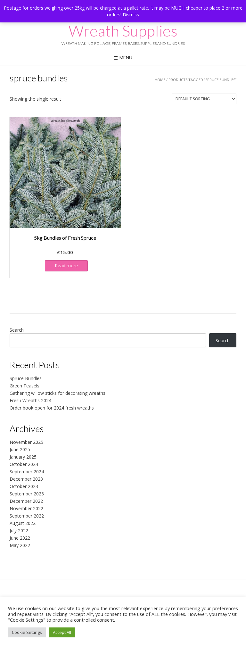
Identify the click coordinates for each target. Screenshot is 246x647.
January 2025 (23, 457)
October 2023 (24, 486)
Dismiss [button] (131, 15)
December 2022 (26, 501)
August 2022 (23, 523)
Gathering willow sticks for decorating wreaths (57, 393)
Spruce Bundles (26, 378)
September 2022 (27, 516)
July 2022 (19, 530)
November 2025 (26, 442)
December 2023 (26, 479)
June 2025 (20, 449)
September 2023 (27, 494)
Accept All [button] (62, 632)
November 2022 (26, 508)
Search (17, 330)
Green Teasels (24, 386)
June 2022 (20, 538)
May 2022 (20, 545)
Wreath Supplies (123, 30)
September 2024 (27, 472)
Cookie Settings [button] (27, 632)
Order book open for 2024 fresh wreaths (52, 408)
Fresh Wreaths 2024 (30, 400)
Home (160, 79)
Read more (66, 265)
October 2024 (24, 464)
